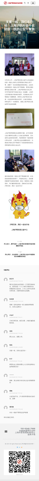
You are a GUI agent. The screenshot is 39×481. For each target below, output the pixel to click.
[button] (6, 431)
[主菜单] (28, 3)
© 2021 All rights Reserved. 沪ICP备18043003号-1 (19, 444)
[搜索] (25, 3)
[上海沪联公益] (13, 3)
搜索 (33, 3)
